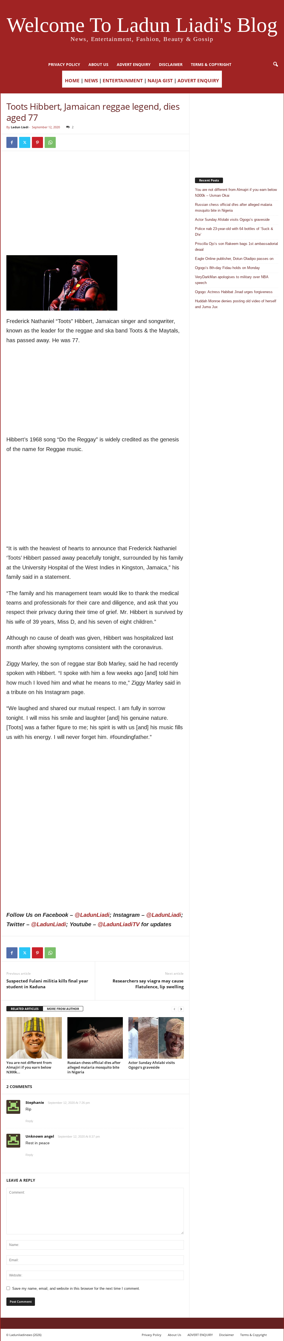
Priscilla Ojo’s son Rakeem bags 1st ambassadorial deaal (236, 247)
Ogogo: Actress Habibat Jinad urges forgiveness (234, 292)
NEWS (91, 80)
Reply (29, 1121)
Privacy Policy (64, 64)
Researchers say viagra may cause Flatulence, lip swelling (148, 983)
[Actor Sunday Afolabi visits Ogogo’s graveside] (156, 1038)
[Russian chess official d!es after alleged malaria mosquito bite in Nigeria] (95, 1038)
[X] (24, 142)
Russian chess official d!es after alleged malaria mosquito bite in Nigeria (94, 1067)
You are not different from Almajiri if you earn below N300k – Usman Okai (236, 193)
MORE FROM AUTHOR (63, 1009)
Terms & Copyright (211, 64)
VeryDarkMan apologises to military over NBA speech (231, 280)
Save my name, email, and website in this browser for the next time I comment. (76, 1288)
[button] (275, 64)
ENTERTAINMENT (123, 80)
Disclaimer (170, 64)
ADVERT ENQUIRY (134, 64)
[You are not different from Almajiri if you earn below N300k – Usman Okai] (34, 1038)
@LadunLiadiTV (119, 924)
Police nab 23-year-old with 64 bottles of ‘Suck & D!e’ (234, 232)
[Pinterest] (37, 142)
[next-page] (181, 1009)
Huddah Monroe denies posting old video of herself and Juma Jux (235, 304)
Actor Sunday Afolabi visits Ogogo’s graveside (151, 1065)
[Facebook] (11, 142)
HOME (72, 80)
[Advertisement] (95, 170)
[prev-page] (174, 1009)
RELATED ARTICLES (25, 1009)
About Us (98, 64)
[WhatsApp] (50, 142)
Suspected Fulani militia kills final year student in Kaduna (47, 983)
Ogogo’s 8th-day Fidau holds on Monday (227, 268)
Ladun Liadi (19, 127)
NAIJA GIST (160, 80)
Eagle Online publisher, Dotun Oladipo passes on (234, 259)
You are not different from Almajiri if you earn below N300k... (29, 1067)
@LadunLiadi (92, 915)
